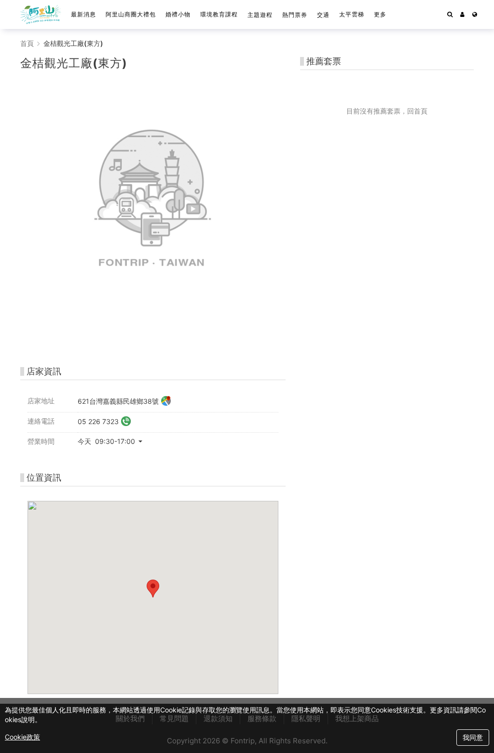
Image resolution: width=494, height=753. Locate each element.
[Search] (449, 14)
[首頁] (40, 14)
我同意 (473, 737)
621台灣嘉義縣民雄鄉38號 (118, 402)
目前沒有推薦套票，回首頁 (386, 111)
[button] (462, 14)
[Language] (474, 14)
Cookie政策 (22, 737)
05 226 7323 (98, 422)
